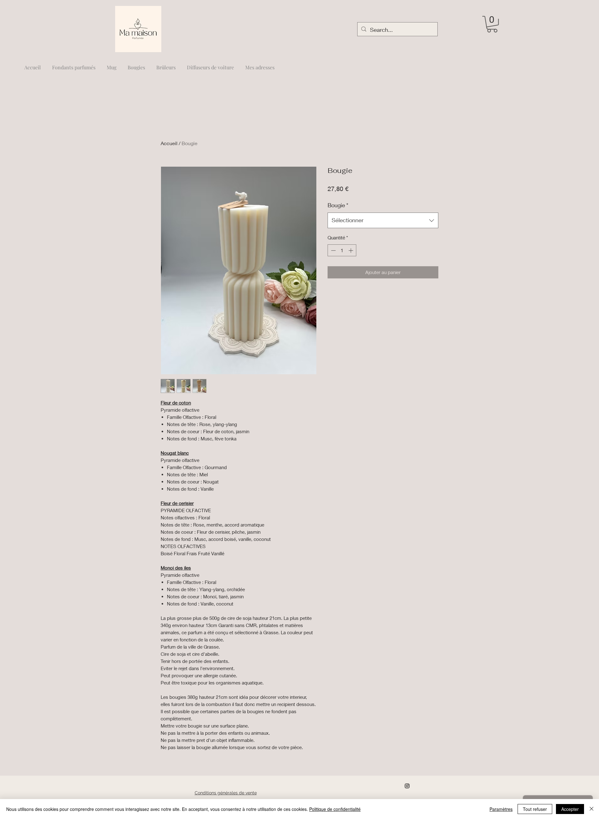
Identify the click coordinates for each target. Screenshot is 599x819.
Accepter (570, 809)
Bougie (338, 205)
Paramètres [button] (501, 809)
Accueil (169, 143)
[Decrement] (333, 250)
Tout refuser (535, 809)
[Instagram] (407, 786)
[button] (492, 24)
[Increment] (351, 250)
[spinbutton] (342, 250)
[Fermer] (591, 809)
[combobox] (383, 220)
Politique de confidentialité (335, 809)
